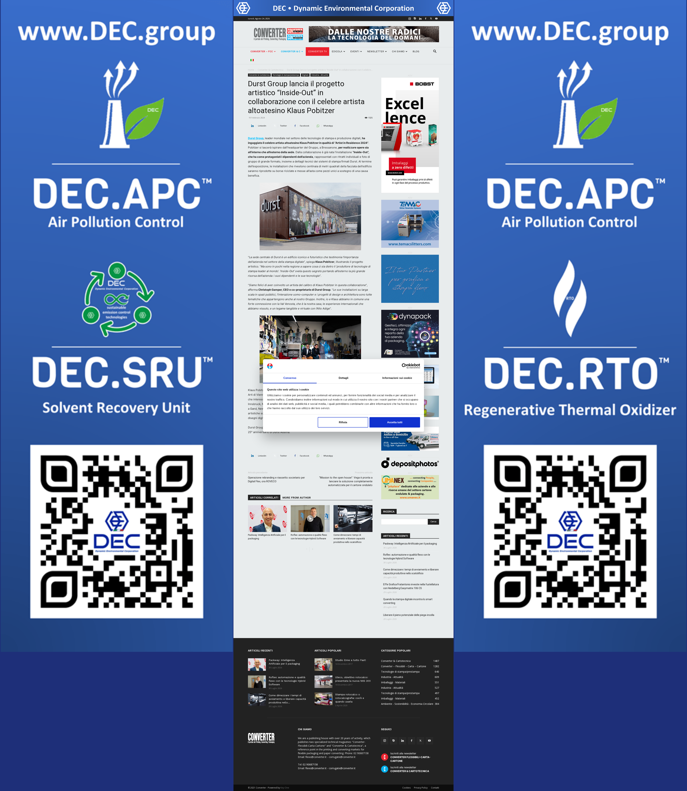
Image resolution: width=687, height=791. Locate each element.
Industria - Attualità (319, 75)
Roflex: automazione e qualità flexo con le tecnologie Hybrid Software (406, 556)
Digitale (305, 75)
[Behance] (415, 18)
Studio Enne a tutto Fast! (350, 660)
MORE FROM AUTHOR (296, 497)
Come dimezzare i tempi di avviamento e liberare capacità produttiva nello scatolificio (349, 538)
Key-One (285, 787)
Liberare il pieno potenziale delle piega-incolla (408, 615)
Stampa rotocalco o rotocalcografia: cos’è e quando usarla (349, 698)
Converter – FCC (261, 51)
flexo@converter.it (316, 768)
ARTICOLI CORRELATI (264, 497)
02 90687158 (310, 764)
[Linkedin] (420, 18)
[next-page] (312, 549)
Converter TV (317, 51)
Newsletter (375, 51)
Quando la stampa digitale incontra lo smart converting (407, 601)
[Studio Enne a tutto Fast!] (323, 664)
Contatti (435, 787)
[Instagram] (409, 18)
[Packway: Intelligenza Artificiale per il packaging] (267, 518)
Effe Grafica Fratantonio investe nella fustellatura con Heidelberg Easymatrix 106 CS (411, 586)
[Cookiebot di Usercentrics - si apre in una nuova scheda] (404, 366)
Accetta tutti (394, 422)
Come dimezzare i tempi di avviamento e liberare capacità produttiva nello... (287, 699)
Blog (416, 51)
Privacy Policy (421, 787)
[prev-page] (306, 549)
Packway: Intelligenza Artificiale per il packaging (410, 543)
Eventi (354, 51)
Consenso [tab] (289, 377)
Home (251, 69)
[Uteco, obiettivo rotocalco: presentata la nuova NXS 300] (323, 681)
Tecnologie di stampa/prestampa (286, 75)
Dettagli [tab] (344, 377)
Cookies (406, 787)
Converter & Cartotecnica (270, 69)
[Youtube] (436, 18)
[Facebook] (425, 18)
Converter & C (290, 51)
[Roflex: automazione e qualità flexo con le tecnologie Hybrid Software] (310, 518)
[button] (434, 51)
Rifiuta (343, 422)
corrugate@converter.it (342, 768)
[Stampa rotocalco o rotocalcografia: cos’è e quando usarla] (323, 699)
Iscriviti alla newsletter (410, 757)
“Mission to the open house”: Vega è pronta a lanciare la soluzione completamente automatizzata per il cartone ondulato (345, 481)
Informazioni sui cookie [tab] (397, 377)
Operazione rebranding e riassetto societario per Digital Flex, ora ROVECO (276, 479)
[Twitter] (431, 18)
